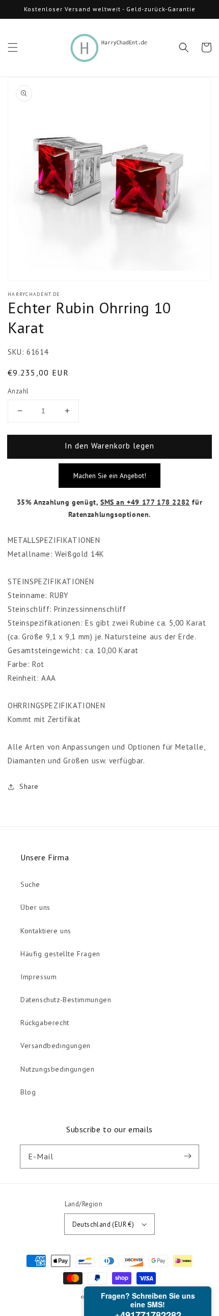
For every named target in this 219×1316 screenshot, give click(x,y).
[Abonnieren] (187, 1156)
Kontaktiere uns (45, 930)
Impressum (38, 976)
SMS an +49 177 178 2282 (145, 502)
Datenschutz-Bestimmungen (65, 999)
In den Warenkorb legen (109, 446)
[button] (13, 47)
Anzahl (18, 391)
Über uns (35, 907)
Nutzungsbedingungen (57, 1069)
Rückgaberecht (44, 1022)
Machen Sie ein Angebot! (109, 475)
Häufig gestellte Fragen (60, 953)
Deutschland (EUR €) (103, 1224)
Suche (30, 884)
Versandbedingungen (55, 1045)
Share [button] (29, 786)
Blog (28, 1092)
